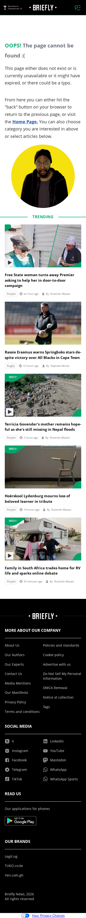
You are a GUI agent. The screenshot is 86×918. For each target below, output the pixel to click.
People (11, 294)
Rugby (11, 366)
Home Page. (25, 121)
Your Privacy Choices (48, 915)
